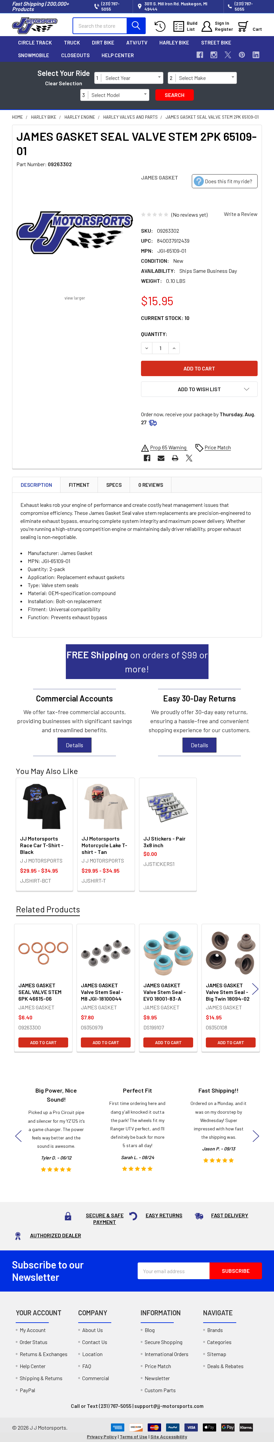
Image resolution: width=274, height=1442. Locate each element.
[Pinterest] (242, 55)
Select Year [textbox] (118, 78)
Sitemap (216, 1354)
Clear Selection (63, 83)
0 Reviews (150, 485)
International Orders (166, 1354)
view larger (74, 298)
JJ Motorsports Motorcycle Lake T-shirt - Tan (104, 845)
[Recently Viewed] (161, 26)
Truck (72, 42)
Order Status (33, 1342)
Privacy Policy (102, 1436)
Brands (215, 1330)
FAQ (86, 1366)
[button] (199, 389)
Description (36, 485)
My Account (33, 1330)
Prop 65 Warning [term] (168, 447)
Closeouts (75, 55)
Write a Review (241, 214)
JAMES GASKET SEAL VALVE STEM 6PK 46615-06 (39, 992)
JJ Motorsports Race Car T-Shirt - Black (41, 845)
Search (174, 95)
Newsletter (157, 1378)
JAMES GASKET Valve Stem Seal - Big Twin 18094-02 (228, 992)
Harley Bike (174, 42)
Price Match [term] (217, 447)
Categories (219, 1342)
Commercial (95, 1378)
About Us (92, 1330)
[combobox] (133, 78)
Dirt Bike (103, 42)
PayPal (27, 1390)
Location (92, 1354)
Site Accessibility (168, 1436)
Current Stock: (165, 318)
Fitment (79, 485)
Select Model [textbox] (106, 95)
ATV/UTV (136, 42)
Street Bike (216, 42)
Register (224, 29)
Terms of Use (133, 1436)
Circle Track (35, 42)
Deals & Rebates (225, 1366)
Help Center (118, 55)
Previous (18, 989)
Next (255, 989)
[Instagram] (214, 55)
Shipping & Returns (41, 1378)
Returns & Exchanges (43, 1354)
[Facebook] (200, 55)
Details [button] (74, 745)
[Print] (175, 458)
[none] (74, 232)
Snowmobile (33, 55)
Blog (150, 1330)
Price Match (158, 1366)
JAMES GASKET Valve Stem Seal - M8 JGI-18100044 (102, 992)
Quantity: (154, 334)
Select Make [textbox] (192, 78)
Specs (114, 485)
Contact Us (94, 1342)
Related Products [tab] (48, 909)
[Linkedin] (256, 55)
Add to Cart (43, 1042)
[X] (228, 55)
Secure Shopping (163, 1342)
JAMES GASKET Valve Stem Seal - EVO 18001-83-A (164, 992)
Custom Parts (160, 1390)
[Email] (161, 458)
